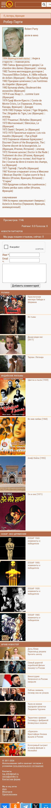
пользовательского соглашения (28, 766)
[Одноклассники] (15, 805)
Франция (20, 15)
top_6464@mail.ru (10, 774)
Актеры (10, 15)
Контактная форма (11, 779)
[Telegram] (25, 805)
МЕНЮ (3, 7)
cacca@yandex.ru (10, 776)
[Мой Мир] (46, 805)
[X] (36, 805)
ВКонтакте (7, 791)
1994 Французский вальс (16, 58)
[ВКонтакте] (5, 805)
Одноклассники (9, 794)
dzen (4, 789)
